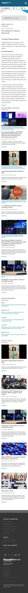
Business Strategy (18, 166)
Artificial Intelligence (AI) (7, 127)
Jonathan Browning (13, 209)
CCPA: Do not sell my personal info (11, 577)
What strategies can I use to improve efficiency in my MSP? (13, 335)
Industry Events (10, 167)
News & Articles (7, 24)
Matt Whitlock (12, 139)
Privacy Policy (6, 572)
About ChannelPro (7, 521)
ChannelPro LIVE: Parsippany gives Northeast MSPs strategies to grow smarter (11, 392)
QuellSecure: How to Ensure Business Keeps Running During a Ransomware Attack (13, 327)
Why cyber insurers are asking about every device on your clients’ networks (12, 312)
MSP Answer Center (7, 491)
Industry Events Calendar (9, 541)
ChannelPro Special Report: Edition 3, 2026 (12, 172)
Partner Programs (15, 128)
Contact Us (5, 567)
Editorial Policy (6, 575)
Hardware (3, 105)
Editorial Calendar (7, 525)
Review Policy (6, 569)
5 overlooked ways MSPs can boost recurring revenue (11, 206)
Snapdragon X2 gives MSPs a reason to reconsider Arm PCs (12, 280)
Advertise (5, 547)
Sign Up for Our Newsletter (9, 530)
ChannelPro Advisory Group (9, 528)
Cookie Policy (6, 574)
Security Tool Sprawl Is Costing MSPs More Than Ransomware (12, 320)
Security (7, 129)
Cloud (24, 166)
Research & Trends (18, 236)
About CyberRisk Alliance (9, 523)
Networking (8, 128)
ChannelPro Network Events (9, 539)
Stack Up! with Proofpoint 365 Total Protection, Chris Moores (13, 305)
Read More (4, 146)
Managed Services (18, 167)
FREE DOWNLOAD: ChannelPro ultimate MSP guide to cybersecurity (13, 457)
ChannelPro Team (12, 175)
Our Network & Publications (9, 526)
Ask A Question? (7, 533)
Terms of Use (6, 570)
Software (11, 129)
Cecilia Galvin (10, 28)
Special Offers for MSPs (8, 531)
